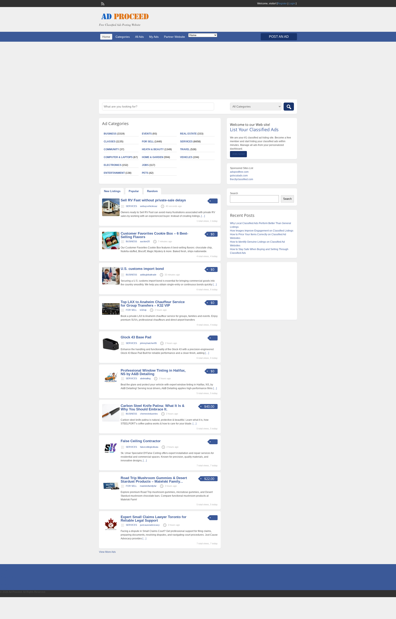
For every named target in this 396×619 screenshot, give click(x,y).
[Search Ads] (289, 107)
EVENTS (147, 133)
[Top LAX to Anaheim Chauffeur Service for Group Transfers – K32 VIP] (111, 316)
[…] (203, 216)
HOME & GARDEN (152, 157)
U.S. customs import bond (142, 269)
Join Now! (238, 154)
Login (292, 3)
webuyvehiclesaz (148, 206)
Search (234, 193)
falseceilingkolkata (149, 447)
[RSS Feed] (102, 3)
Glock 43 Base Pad (136, 337)
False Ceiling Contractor (141, 441)
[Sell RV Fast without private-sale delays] (111, 215)
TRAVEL (185, 149)
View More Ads (107, 551)
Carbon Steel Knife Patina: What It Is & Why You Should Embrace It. (152, 407)
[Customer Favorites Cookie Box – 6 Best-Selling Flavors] (111, 248)
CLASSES (110, 141)
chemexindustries (149, 413)
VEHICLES (186, 157)
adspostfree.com (239, 171)
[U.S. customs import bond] (111, 283)
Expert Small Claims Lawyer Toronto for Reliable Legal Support (153, 518)
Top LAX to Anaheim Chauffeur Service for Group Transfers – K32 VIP (153, 303)
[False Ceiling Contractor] (111, 456)
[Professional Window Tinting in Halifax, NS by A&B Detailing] (111, 385)
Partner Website (174, 36)
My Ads (154, 36)
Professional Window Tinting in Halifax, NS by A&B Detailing (153, 372)
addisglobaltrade (148, 274)
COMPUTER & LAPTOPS (118, 157)
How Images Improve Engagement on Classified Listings (261, 230)
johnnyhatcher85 (148, 343)
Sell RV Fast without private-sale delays (153, 200)
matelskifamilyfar (148, 486)
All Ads (139, 36)
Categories (123, 36)
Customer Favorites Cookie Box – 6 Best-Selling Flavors (154, 235)
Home (106, 36)
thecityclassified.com (241, 179)
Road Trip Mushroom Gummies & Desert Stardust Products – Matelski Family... (154, 479)
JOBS (145, 165)
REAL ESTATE (188, 133)
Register (282, 3)
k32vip (143, 310)
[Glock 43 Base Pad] (111, 352)
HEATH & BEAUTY (153, 149)
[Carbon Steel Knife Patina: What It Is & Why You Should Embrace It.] (111, 420)
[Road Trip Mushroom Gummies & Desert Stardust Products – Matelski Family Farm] (111, 492)
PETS (145, 172)
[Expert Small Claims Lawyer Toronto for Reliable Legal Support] (111, 531)
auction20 (145, 241)
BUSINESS (110, 133)
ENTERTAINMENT (114, 172)
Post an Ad (279, 36)
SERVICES (186, 141)
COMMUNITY (111, 149)
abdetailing (145, 378)
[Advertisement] (198, 70)
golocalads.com (239, 175)
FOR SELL (148, 141)
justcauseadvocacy (150, 525)
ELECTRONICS (112, 165)
